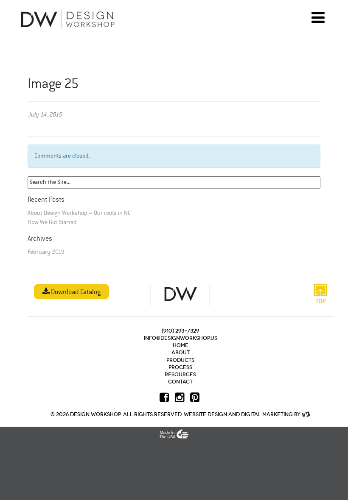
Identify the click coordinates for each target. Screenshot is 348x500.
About (180, 353)
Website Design (205, 414)
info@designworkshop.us (180, 338)
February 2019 (46, 252)
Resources (180, 375)
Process (180, 367)
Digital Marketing (267, 414)
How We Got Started (52, 222)
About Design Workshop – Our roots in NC (79, 213)
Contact (180, 382)
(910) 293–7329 (180, 331)
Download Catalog (75, 292)
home (180, 345)
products (180, 360)
